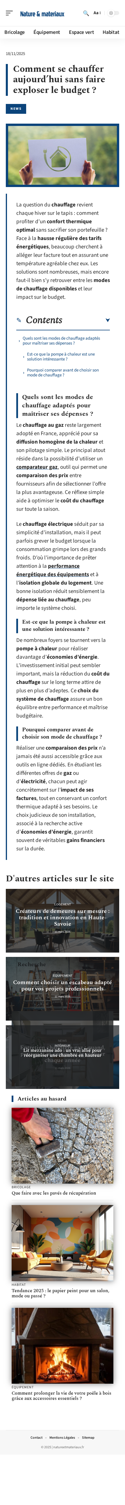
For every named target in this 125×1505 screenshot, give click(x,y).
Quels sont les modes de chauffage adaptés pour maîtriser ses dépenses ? (61, 340)
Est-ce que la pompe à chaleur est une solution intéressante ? (61, 356)
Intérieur (62, 1045)
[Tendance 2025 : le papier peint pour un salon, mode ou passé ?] (62, 1243)
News (16, 108)
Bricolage (21, 1187)
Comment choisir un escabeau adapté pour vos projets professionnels (62, 985)
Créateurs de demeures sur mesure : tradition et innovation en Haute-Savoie (63, 917)
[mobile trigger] (11, 13)
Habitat (19, 1285)
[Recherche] (86, 13)
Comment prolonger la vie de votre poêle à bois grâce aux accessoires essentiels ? (61, 1396)
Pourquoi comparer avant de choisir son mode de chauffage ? (63, 372)
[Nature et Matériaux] (42, 13)
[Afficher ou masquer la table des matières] (86, 320)
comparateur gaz (37, 467)
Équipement (62, 975)
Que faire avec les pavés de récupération (54, 1193)
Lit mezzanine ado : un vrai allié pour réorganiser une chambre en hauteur (62, 1053)
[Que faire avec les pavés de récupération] (62, 1146)
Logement (62, 904)
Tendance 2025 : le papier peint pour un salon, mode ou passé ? (60, 1293)
